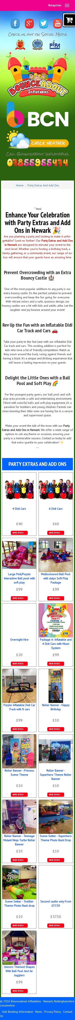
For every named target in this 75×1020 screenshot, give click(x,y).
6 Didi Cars (55, 509)
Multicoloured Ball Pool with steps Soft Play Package (55, 578)
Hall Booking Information (17, 1012)
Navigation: (55, 5)
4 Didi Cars (19, 509)
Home (20, 185)
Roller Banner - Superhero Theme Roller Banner (55, 775)
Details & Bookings (19, 533)
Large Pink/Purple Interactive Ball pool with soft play (19, 578)
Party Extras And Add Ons (43, 185)
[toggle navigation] (67, 5)
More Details (55, 533)
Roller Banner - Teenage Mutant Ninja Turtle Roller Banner (19, 840)
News (38, 1012)
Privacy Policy (52, 1012)
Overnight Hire (19, 639)
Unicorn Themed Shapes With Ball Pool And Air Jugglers (19, 971)
